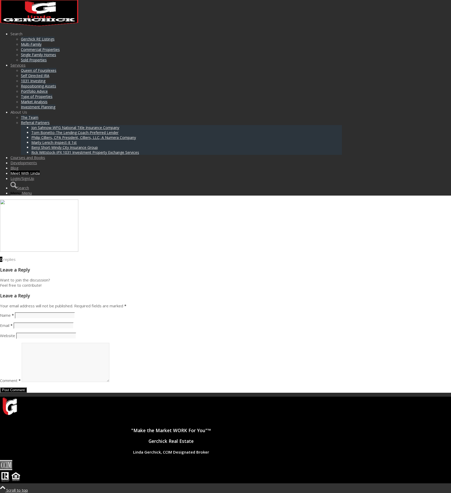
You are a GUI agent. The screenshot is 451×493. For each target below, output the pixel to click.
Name (7, 315)
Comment (10, 380)
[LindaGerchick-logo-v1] (39, 24)
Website (7, 335)
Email (6, 325)
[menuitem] (176, 46)
